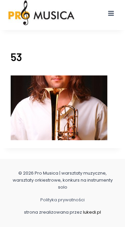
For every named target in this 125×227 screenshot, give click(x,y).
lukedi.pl (92, 212)
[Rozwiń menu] (111, 13)
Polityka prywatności (62, 200)
